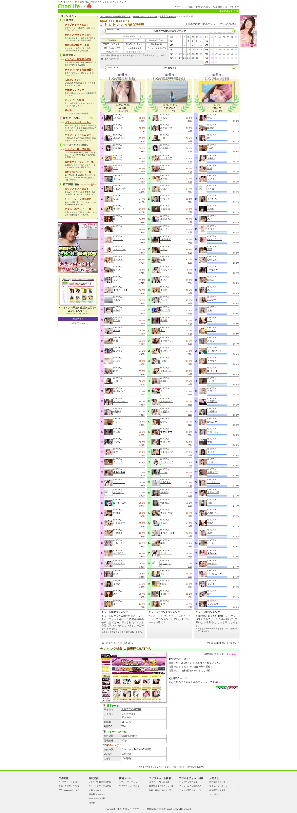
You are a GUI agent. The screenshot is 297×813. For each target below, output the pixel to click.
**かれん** (166, 502)
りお (115, 381)
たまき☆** (119, 523)
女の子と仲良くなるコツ (78, 35)
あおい (211, 158)
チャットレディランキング (145, 16)
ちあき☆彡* (119, 188)
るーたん (212, 198)
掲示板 (68, 110)
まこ (115, 603)
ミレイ (116, 279)
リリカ (116, 229)
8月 (207, 37)
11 (201, 45)
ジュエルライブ (134, 48)
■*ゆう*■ (212, 371)
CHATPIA (112, 40)
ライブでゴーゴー (134, 52)
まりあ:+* (118, 259)
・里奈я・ (118, 533)
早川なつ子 (119, 391)
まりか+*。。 (167, 340)
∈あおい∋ (118, 148)
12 (176, 49)
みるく (211, 340)
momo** (211, 300)
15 (188, 49)
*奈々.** (117, 158)
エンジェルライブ (112, 48)
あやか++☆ (166, 401)
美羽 (115, 340)
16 (193, 49)
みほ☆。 (118, 360)
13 (180, 49)
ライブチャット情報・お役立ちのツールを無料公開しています (205, 7)
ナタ (115, 168)
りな (209, 320)
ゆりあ (116, 269)
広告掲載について (217, 782)
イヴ (162, 603)
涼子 (209, 249)
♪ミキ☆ (211, 330)
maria (163, 583)
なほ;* (116, 198)
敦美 (115, 371)
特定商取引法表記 (217, 790)
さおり (163, 117)
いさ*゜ (117, 421)
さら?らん (165, 482)
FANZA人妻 (156, 44)
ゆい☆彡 (118, 350)
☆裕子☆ (118, 128)
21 (184, 54)
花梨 (209, 502)
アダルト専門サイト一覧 (78, 209)
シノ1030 (212, 603)
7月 (171, 37)
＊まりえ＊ (119, 563)
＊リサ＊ (212, 360)
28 (184, 58)
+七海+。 (212, 462)
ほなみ (116, 320)
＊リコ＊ (118, 239)
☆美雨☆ (212, 401)
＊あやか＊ (119, 300)
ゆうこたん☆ (214, 239)
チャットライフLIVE (156, 48)
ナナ (162, 391)
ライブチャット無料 (140, 809)
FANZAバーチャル (134, 44)
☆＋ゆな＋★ (214, 573)
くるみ (163, 523)
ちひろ (211, 178)
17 (197, 49)
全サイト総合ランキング (134, 36)
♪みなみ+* (118, 117)
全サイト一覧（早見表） (78, 149)
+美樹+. (117, 411)
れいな (211, 543)
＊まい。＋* (119, 249)
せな (209, 117)
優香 (115, 452)
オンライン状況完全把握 (78, 59)
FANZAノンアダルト (112, 44)
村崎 (209, 168)
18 (201, 49)
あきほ (211, 208)
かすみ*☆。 (119, 553)
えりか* (164, 178)
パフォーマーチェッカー (78, 122)
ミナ (162, 573)
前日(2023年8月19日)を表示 (117, 643)
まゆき (116, 583)
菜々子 (163, 229)
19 (176, 54)
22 (188, 54)
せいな (116, 441)
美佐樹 (116, 431)
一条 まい (119, 543)
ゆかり (163, 421)
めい (115, 573)
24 (197, 54)
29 (188, 58)
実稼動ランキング (74, 90)
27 (180, 58)
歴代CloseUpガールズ (77, 45)
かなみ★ (212, 421)
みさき (116, 330)
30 (193, 58)
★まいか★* (166, 512)
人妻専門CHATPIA (168, 16)
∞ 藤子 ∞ (165, 441)
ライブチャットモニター (78, 134)
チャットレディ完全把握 (78, 69)
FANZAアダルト (156, 40)
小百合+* (165, 593)
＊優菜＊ (165, 411)
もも (209, 310)
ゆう (115, 219)
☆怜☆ (211, 229)
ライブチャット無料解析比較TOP (115, 16)
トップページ (215, 794)
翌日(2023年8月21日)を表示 (221, 643)
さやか (211, 188)
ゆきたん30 (119, 502)
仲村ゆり (118, 512)
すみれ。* (118, 208)
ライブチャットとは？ (77, 24)
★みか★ (212, 553)
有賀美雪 (165, 208)
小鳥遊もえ (119, 138)
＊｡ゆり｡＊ (119, 482)
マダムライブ (112, 52)
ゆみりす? (212, 259)
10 (197, 45)
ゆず (209, 593)
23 (193, 54)
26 (176, 58)
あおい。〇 (166, 381)
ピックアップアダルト (77, 188)
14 (184, 49)
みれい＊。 (213, 512)
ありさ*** (212, 472)
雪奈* (210, 523)
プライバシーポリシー (177, 767)
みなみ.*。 (118, 492)
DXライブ (134, 40)
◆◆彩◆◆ (119, 472)
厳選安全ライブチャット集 (79, 161)
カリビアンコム (78, 323)
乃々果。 (212, 381)
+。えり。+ (213, 482)
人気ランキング (73, 79)
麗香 (115, 593)
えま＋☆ (118, 462)
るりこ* (117, 178)
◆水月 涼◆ (120, 290)
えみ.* (163, 279)
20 (180, 54)
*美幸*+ (164, 492)
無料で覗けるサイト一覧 (78, 172)
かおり (116, 310)
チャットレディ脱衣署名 (78, 199)
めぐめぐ (212, 563)
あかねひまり (120, 401)
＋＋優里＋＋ (214, 350)
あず (209, 533)
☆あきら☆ (166, 371)
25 (201, 54)
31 (197, 58)
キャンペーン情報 (74, 100)
